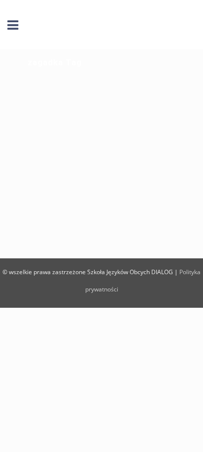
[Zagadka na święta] (101, 124)
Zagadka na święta (81, 190)
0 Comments (127, 228)
